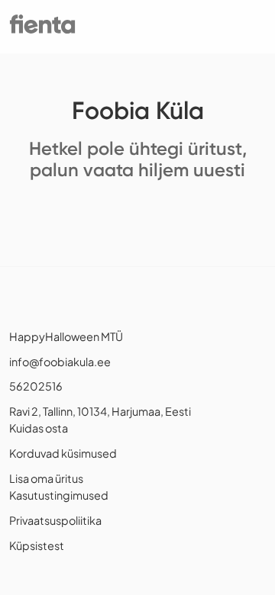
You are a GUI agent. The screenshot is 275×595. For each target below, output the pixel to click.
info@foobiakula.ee (60, 361)
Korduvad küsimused (63, 453)
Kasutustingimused (58, 495)
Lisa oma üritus (46, 478)
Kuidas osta (38, 428)
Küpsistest (36, 545)
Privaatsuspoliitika (55, 520)
